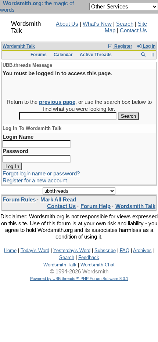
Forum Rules (19, 200)
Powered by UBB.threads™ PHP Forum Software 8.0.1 (79, 278)
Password (15, 151)
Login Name (18, 137)
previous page (57, 102)
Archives (142, 250)
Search (124, 24)
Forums (38, 54)
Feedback (88, 257)
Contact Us (133, 30)
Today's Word (35, 250)
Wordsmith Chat (97, 265)
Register (122, 46)
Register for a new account (35, 180)
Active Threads (96, 54)
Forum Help (95, 206)
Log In (148, 46)
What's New (97, 24)
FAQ (124, 250)
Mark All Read (58, 200)
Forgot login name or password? (41, 174)
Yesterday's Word (71, 250)
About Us (67, 24)
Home (10, 250)
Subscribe (105, 250)
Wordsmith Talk (19, 46)
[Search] (143, 54)
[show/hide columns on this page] (152, 55)
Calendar (63, 54)
